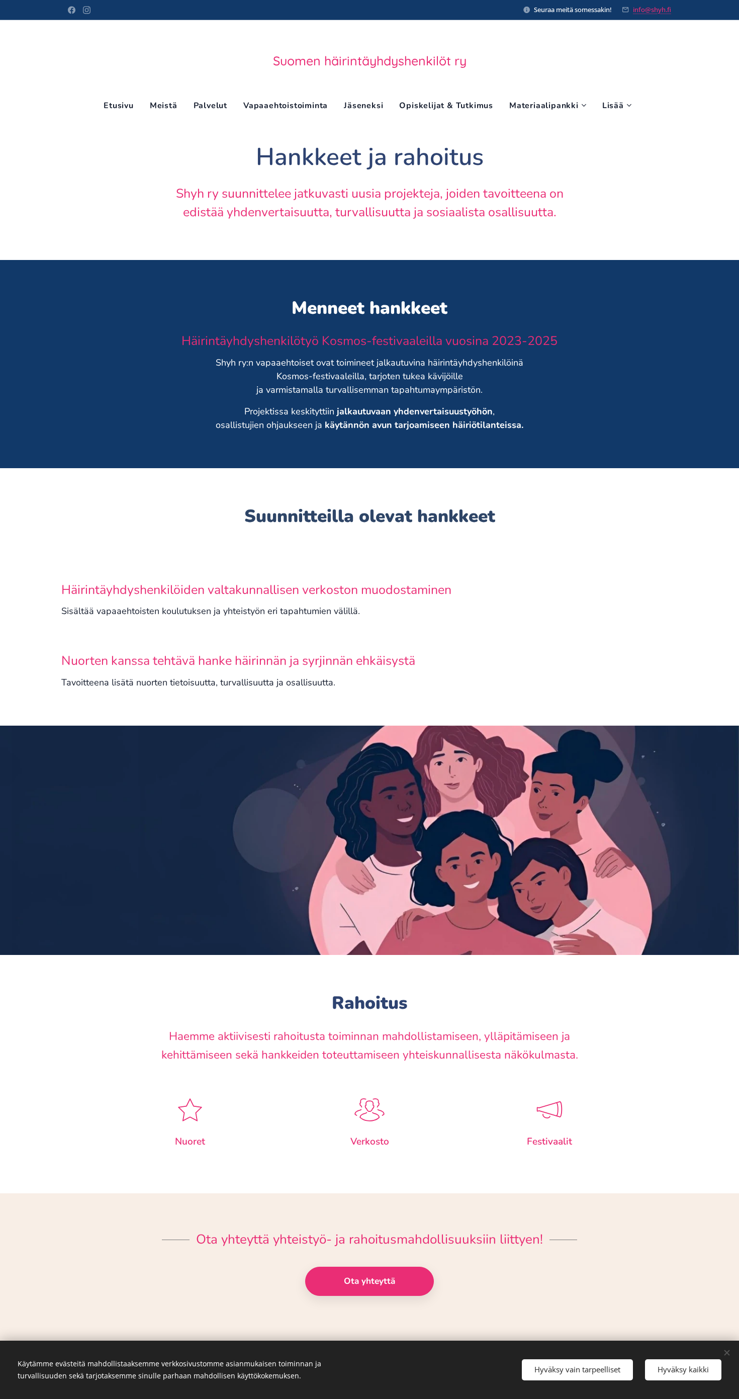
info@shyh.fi (652, 9)
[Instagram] (86, 10)
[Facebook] (71, 10)
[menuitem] (123, 105)
